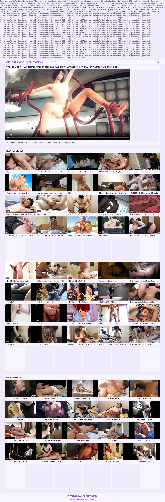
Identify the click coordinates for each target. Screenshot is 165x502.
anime (40, 142)
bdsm (74, 142)
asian (27, 142)
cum (55, 142)
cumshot (48, 142)
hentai (33, 142)
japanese (67, 142)
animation (11, 142)
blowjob (20, 142)
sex (60, 142)
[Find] (157, 61)
